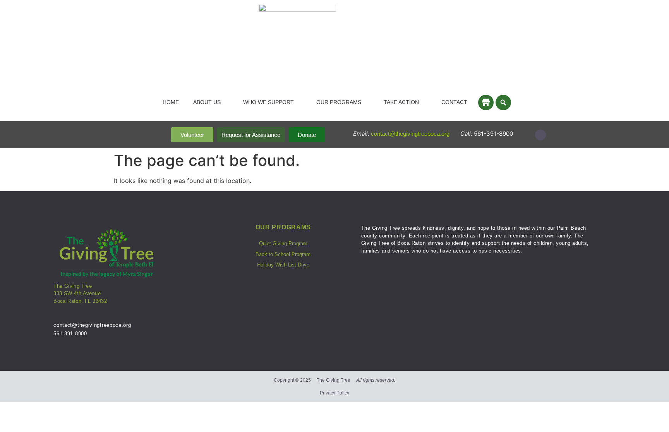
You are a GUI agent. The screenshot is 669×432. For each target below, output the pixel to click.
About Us (207, 102)
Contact (454, 102)
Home (171, 102)
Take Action (401, 102)
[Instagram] (526, 135)
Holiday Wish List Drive (283, 265)
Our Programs (338, 102)
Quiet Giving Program (283, 243)
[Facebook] (540, 135)
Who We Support (268, 102)
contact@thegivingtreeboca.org (411, 133)
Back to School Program (283, 254)
